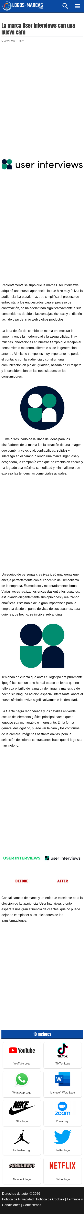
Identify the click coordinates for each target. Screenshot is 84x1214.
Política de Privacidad (18, 1199)
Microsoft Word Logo (62, 1092)
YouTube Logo (21, 1063)
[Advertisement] (42, 93)
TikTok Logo (62, 1063)
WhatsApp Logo (21, 1092)
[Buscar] (65, 8)
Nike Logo (22, 1121)
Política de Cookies (50, 1199)
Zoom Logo (62, 1121)
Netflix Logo (63, 1179)
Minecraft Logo (22, 1179)
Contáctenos (32, 1205)
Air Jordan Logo (22, 1150)
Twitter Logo (62, 1150)
